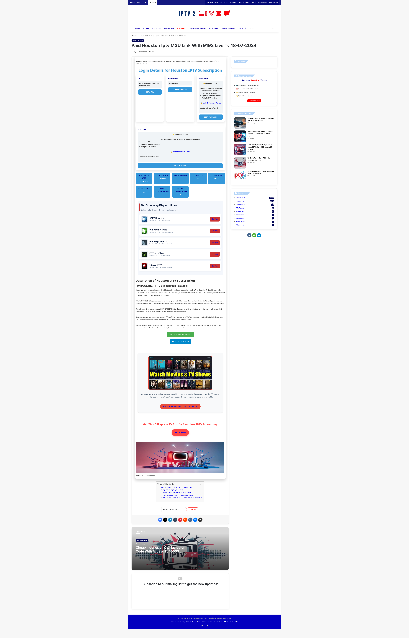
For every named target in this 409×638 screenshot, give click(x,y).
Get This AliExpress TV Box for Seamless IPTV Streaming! (182, 497)
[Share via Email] (200, 520)
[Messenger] (195, 520)
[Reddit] (185, 520)
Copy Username (180, 90)
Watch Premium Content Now (180, 406)
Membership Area (228, 28)
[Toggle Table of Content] (199, 484)
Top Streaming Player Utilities (173, 490)
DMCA (254, 2)
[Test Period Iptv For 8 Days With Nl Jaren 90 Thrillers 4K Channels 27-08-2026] (240, 149)
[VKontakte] (190, 520)
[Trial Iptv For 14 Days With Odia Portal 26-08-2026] (240, 163)
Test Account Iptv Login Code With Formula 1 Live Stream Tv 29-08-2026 (260, 134)
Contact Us (224, 2)
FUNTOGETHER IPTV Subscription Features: (180, 495)
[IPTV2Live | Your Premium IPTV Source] (204, 13)
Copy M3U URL (180, 166)
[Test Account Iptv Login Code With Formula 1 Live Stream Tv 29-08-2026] (240, 136)
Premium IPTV (182, 28)
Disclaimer (233, 2)
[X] (165, 520)
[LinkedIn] (170, 520)
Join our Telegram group (180, 341)
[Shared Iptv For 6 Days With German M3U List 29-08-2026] (240, 123)
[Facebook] (160, 520)
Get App (215, 219)
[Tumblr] (175, 520)
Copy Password (211, 117)
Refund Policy (273, 2)
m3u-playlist (239, 218)
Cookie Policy (218, 622)
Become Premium (212, 2)
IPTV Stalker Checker (198, 28)
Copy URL (150, 92)
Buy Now (146, 28)
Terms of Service (244, 2)
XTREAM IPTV (169, 28)
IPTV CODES (156, 28)
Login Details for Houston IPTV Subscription (177, 487)
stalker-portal (240, 221)
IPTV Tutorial (239, 208)
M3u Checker (214, 28)
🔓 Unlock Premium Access (211, 103)
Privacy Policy (262, 2)
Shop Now (180, 432)
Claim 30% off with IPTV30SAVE (180, 334)
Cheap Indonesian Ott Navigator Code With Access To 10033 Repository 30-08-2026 (160, 551)
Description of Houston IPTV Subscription (177, 492)
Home (137, 28)
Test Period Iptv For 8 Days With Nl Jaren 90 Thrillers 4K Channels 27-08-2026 (260, 147)
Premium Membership (178, 622)
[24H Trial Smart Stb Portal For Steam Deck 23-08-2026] (240, 176)
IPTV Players (239, 211)
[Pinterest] (180, 520)
